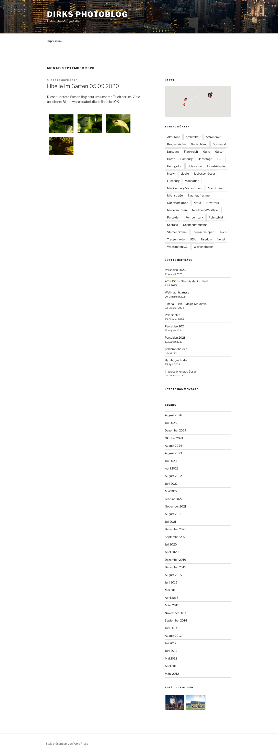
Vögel (221, 239)
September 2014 (176, 620)
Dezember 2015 (175, 567)
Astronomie (213, 137)
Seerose (172, 224)
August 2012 (173, 635)
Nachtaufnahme (199, 195)
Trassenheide (176, 239)
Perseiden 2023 (175, 337)
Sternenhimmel (177, 232)
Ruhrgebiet (216, 217)
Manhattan (192, 181)
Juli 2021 (170, 521)
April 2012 (171, 666)
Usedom (206, 239)
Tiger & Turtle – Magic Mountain (186, 303)
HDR (220, 159)
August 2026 (173, 415)
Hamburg (186, 159)
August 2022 (173, 476)
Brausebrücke (176, 144)
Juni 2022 (171, 483)
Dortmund (219, 144)
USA (193, 239)
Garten (219, 151)
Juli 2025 (171, 423)
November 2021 (175, 506)
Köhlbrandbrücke (176, 349)
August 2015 (173, 575)
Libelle (185, 173)
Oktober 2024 (174, 438)
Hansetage (205, 159)
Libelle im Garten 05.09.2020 (83, 86)
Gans (206, 151)
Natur (197, 202)
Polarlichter (172, 315)
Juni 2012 (171, 650)
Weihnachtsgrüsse (177, 292)
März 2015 (172, 605)
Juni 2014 (171, 628)
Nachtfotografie (177, 202)
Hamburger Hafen (176, 360)
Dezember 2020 (175, 529)
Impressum (54, 41)
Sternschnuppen (203, 232)
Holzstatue (195, 166)
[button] (209, 96)
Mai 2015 (171, 590)
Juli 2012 (170, 643)
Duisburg (173, 151)
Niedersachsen (177, 210)
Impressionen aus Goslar (181, 371)
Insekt (171, 173)
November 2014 (175, 613)
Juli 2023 (171, 461)
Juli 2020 (171, 544)
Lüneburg (173, 181)
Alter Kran (173, 137)
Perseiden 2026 (175, 270)
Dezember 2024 (175, 430)
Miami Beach (216, 188)
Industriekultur (216, 166)
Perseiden (173, 217)
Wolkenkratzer (203, 246)
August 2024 (173, 445)
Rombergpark (194, 217)
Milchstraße (175, 195)
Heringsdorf (174, 166)
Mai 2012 (171, 658)
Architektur (193, 137)
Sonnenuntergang (195, 224)
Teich (223, 232)
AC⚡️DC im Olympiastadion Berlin (187, 281)
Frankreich (191, 151)
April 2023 (171, 468)
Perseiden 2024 (175, 326)
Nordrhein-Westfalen (205, 210)
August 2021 (173, 514)
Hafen (171, 159)
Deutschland (199, 144)
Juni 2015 (171, 582)
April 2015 (171, 597)
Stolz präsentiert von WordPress (67, 743)
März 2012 (172, 673)
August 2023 (173, 453)
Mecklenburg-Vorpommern (184, 188)
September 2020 (176, 537)
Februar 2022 (173, 499)
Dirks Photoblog (87, 14)
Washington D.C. (177, 246)
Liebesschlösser (204, 173)
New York (212, 202)
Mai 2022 (171, 491)
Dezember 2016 (175, 559)
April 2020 (172, 552)
